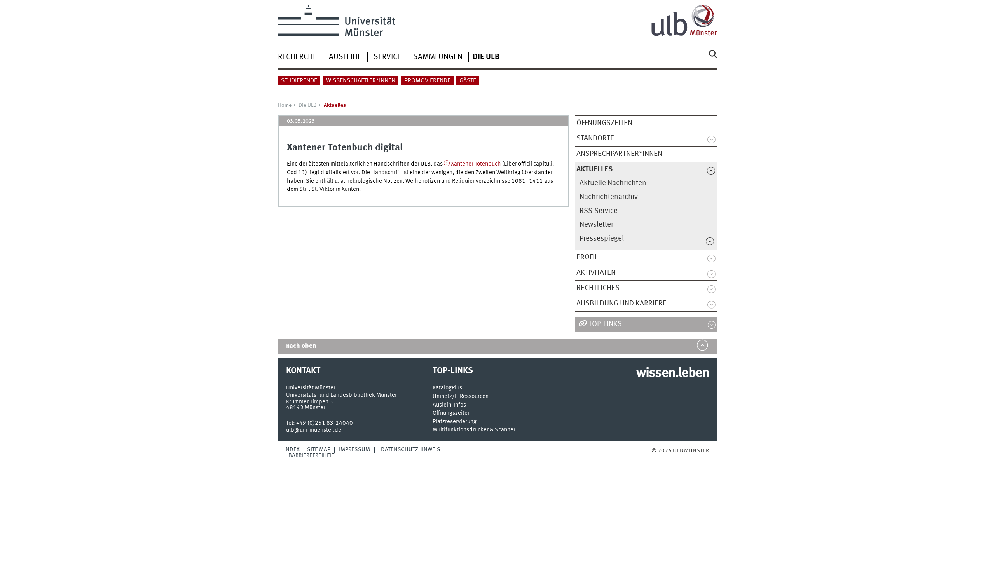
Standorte (595, 138)
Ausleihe (345, 57)
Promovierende (427, 81)
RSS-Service (599, 211)
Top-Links (605, 324)
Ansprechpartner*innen (619, 153)
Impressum (354, 450)
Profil (587, 257)
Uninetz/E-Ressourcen (461, 397)
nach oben (301, 346)
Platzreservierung (455, 422)
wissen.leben (672, 373)
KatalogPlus (447, 388)
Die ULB (307, 105)
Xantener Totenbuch (476, 164)
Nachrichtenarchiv (609, 197)
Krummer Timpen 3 (309, 402)
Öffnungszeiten (604, 123)
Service (387, 57)
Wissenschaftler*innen (360, 81)
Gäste (467, 81)
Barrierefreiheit (311, 455)
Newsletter (596, 224)
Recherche (297, 57)
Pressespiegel (602, 238)
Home (285, 105)
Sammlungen (438, 57)
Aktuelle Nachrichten (613, 183)
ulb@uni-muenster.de (313, 430)
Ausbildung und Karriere (621, 303)
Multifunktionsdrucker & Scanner (474, 430)
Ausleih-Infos (449, 405)
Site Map (318, 450)
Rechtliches (598, 287)
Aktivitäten (596, 272)
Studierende (299, 81)
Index (292, 450)
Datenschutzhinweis (410, 450)
